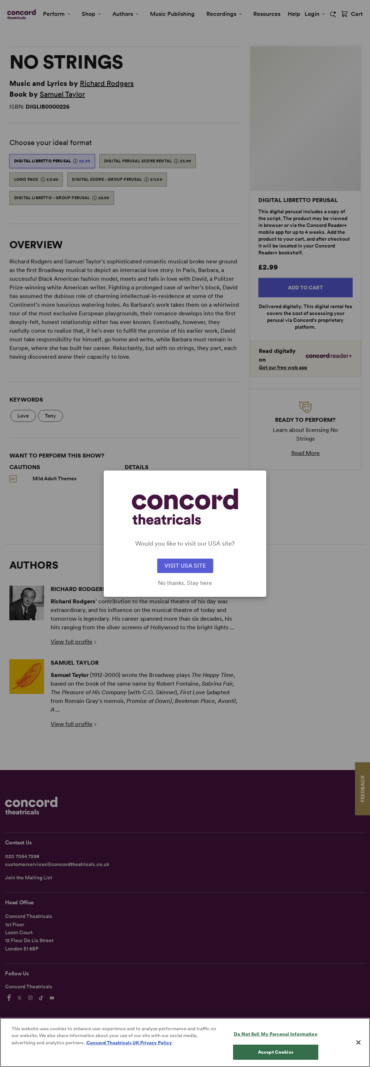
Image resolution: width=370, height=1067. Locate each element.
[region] (185, 1042)
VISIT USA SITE (185, 565)
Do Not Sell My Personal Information (276, 1034)
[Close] (358, 1042)
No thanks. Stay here (185, 583)
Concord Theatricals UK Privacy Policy (129, 1042)
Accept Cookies (275, 1052)
